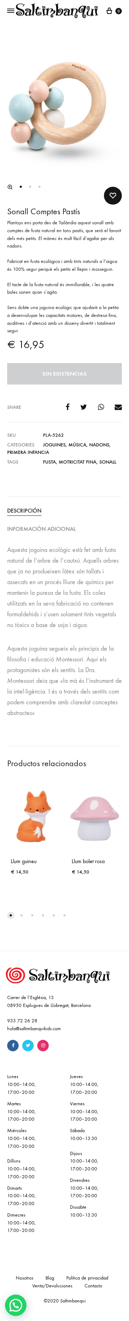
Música (77, 445)
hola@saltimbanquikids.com (34, 1029)
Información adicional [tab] (41, 528)
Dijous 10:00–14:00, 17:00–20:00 (84, 1161)
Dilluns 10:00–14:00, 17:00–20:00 (21, 1169)
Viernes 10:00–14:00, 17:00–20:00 (84, 1111)
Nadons (99, 445)
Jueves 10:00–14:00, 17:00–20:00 (84, 1084)
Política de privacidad (87, 1278)
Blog (50, 1278)
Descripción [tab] (24, 510)
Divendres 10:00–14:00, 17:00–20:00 (84, 1188)
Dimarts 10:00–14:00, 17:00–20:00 (21, 1196)
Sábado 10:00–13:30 (83, 1134)
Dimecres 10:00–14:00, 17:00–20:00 (21, 1223)
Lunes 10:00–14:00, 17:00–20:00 (21, 1084)
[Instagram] (43, 1045)
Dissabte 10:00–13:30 (83, 1211)
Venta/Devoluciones (52, 1286)
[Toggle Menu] (10, 11)
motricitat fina (77, 462)
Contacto (93, 1286)
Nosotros (24, 1278)
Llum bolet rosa (88, 861)
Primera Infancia (28, 452)
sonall (107, 462)
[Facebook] (13, 1045)
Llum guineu (24, 861)
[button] (10, 187)
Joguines (54, 445)
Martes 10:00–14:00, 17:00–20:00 (21, 1111)
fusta (49, 462)
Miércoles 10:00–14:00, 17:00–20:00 (21, 1138)
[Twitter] (28, 1045)
